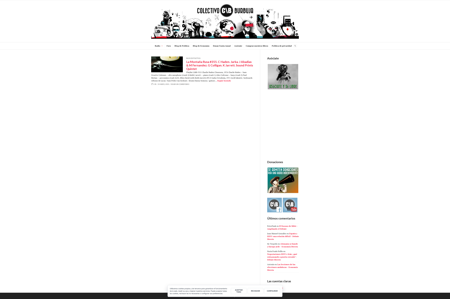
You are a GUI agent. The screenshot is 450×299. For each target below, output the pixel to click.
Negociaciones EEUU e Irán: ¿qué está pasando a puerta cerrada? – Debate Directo (282, 257)
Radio (157, 46)
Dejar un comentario (180, 84)
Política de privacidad (282, 46)
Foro (169, 46)
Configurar (272, 291)
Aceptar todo (239, 291)
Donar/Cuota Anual (222, 46)
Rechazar (255, 291)
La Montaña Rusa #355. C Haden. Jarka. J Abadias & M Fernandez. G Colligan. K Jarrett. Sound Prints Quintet (219, 65)
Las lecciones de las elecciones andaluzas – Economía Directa (282, 267)
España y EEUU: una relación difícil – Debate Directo (283, 236)
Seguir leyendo (224, 80)
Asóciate (238, 46)
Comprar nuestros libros (257, 46)
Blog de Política (181, 46)
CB (155, 84)
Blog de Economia (201, 46)
